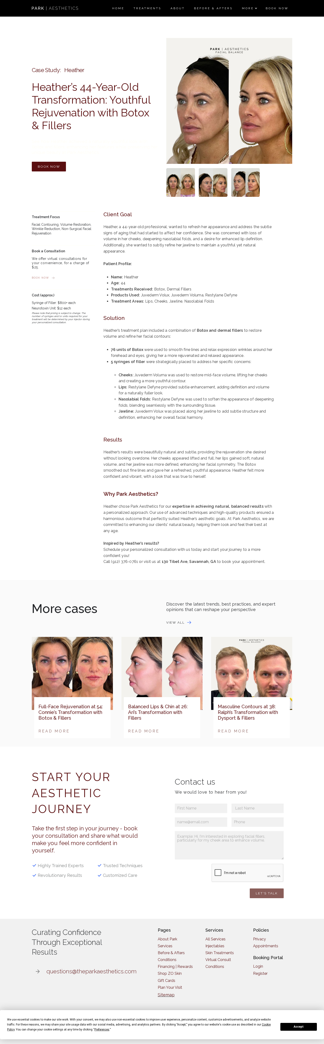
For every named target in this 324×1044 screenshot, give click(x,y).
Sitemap (166, 994)
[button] (249, 8)
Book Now (49, 166)
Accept (299, 1026)
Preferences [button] (101, 1029)
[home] (55, 8)
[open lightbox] (180, 182)
